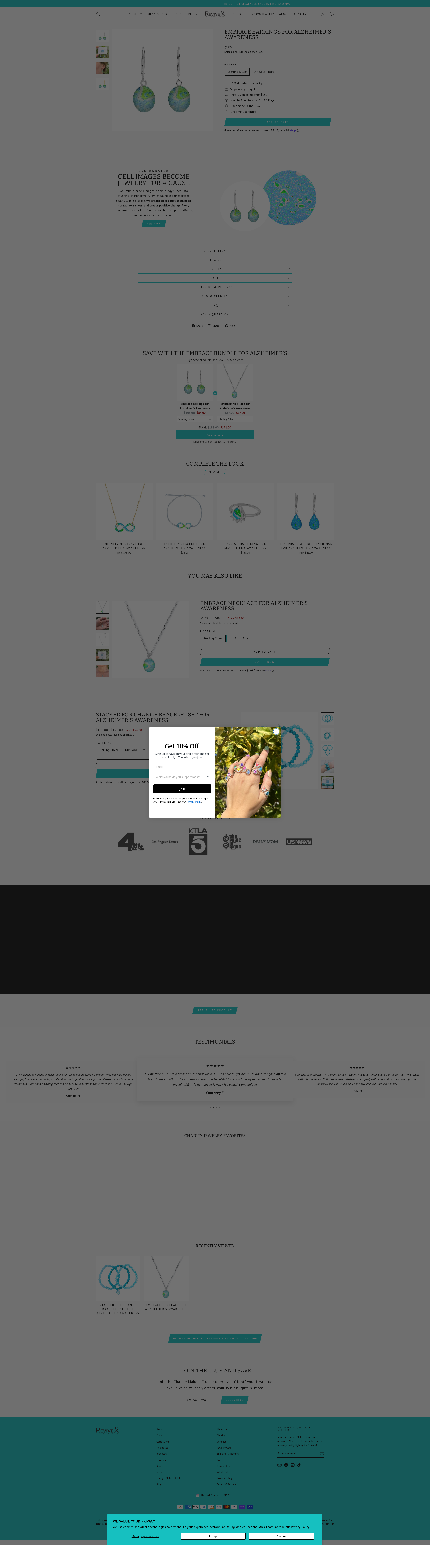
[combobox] (181, 777)
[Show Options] (208, 777)
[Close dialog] (276, 731)
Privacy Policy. (300, 1527)
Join (182, 789)
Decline (281, 1536)
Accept (213, 1536)
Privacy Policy (194, 801)
